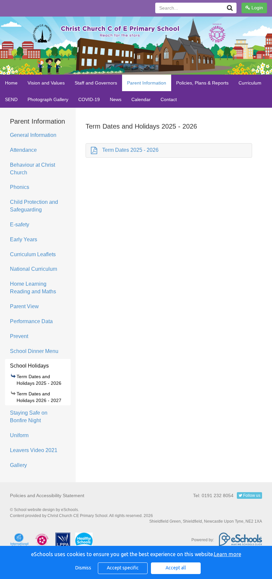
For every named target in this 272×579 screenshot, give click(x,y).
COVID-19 (89, 99)
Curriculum (249, 83)
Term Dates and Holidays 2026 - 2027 (39, 397)
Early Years (23, 239)
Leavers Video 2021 (33, 450)
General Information (33, 135)
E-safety (19, 224)
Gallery (18, 465)
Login (256, 7)
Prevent (19, 336)
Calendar (141, 99)
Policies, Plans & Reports (202, 83)
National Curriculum (33, 269)
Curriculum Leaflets (33, 254)
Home (11, 83)
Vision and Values (46, 83)
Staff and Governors (96, 83)
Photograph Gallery (48, 99)
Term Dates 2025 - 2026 (130, 150)
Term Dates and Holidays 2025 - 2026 (39, 380)
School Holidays (29, 366)
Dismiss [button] (83, 567)
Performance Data (31, 321)
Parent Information (146, 83)
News (115, 99)
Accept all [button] (176, 567)
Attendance (23, 150)
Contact (169, 99)
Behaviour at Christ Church (32, 168)
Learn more (227, 554)
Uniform (19, 435)
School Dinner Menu (34, 351)
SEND (11, 99)
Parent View (24, 306)
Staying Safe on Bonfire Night (28, 416)
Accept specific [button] (123, 567)
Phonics (19, 187)
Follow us (251, 495)
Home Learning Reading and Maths (33, 287)
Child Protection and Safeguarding (34, 205)
